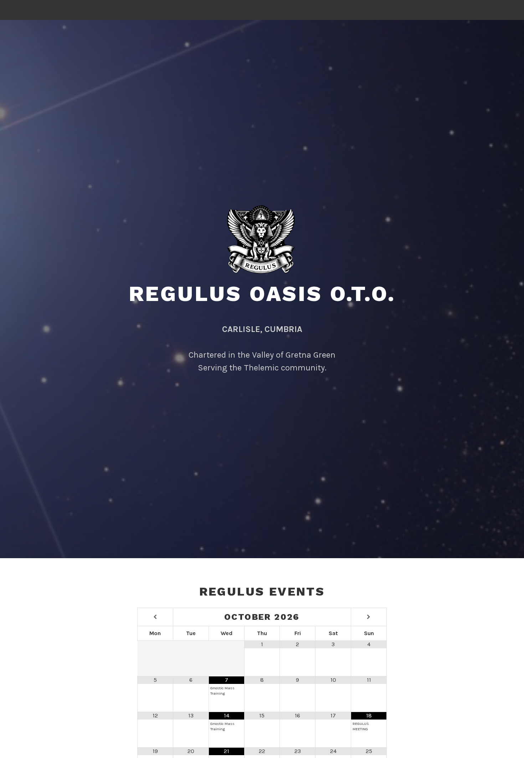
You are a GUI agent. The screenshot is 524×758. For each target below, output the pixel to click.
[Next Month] (368, 617)
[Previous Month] (155, 617)
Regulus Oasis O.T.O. (262, 293)
